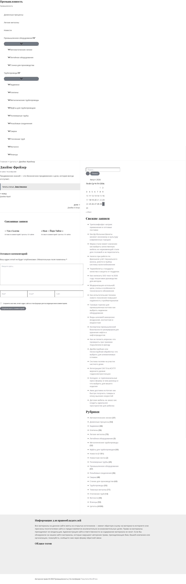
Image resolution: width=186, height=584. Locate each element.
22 (101, 200)
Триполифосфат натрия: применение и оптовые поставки (101, 227)
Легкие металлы (11, 22)
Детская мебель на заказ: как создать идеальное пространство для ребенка (103, 403)
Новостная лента (97, 458)
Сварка (13, 131)
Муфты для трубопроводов (22, 108)
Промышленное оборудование (18, 38)
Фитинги (14, 147)
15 (101, 196)
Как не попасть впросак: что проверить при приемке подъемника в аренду (103, 342)
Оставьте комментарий (12, 234)
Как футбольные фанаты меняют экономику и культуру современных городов (104, 237)
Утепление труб (17, 139)
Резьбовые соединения (21, 123)
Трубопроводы (11, 73)
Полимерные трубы (19, 115)
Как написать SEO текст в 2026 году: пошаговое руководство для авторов (104, 278)
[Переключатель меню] (21, 44)
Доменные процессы (13, 14)
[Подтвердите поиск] (88, 173)
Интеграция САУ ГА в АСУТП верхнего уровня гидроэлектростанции (103, 371)
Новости (8, 30)
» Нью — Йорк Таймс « (52, 230)
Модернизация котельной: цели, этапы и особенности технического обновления (102, 288)
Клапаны (14, 92)
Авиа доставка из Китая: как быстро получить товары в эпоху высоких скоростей (103, 393)
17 (87, 200)
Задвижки (14, 84)
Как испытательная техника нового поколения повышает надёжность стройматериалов (104, 298)
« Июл (88, 212)
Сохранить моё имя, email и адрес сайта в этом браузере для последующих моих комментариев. (35, 303)
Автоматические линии (21, 49)
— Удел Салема (12, 230)
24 (87, 204)
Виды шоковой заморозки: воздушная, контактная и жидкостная (102, 320)
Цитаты (24, 234)
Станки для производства (22, 65)
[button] (34, 38)
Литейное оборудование (21, 57)
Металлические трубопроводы (24, 100)
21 (98, 200)
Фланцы (14, 154)
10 (87, 196)
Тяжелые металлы (98, 489)
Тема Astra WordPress (89, 579)
